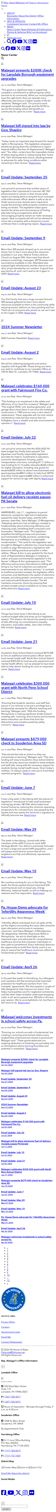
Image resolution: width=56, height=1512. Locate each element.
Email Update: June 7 (18, 787)
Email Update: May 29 (18, 829)
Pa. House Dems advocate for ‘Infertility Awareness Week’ (24, 909)
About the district (20, 1473)
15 (8, 1280)
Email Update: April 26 (19, 967)
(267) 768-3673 (12, 1401)
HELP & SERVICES (16, 21)
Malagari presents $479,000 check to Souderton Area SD (24, 741)
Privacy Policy (8, 1322)
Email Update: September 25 (24, 177)
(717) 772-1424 (12, 1455)
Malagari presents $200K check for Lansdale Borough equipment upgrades (27, 74)
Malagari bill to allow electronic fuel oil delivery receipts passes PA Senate (26, 497)
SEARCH (6, 1509)
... (8, 1278)
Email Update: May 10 (18, 871)
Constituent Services (17, 24)
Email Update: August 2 (20, 352)
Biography (12, 15)
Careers (5, 1327)
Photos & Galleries (16, 32)
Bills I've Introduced (37, 32)
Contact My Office (38, 24)
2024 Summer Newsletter (21, 327)
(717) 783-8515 (13, 1450)
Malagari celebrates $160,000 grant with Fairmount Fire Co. (25, 388)
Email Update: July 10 (18, 602)
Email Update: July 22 (18, 437)
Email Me (6, 1337)
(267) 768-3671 (13, 1396)
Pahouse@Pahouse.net (13, 1352)
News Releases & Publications (36, 29)
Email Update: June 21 (19, 641)
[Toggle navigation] (2, 8)
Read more (39, 111)
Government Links (10, 1332)
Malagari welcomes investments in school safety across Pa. (26, 1019)
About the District (27, 15)
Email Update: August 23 (21, 288)
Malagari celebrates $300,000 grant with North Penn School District (25, 687)
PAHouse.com (14, 37)
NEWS (10, 26)
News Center (13, 29)
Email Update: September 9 (23, 238)
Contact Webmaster (11, 1342)
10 (8, 1275)
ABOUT (11, 13)
